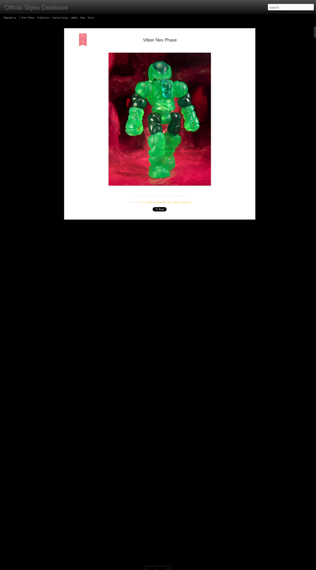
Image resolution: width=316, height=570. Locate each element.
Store (91, 17)
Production (43, 17)
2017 (142, 202)
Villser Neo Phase (160, 40)
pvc (170, 202)
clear (149, 202)
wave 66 (186, 202)
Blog (82, 17)
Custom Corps (60, 17)
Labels (74, 17)
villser (176, 202)
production (160, 202)
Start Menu (27, 17)
